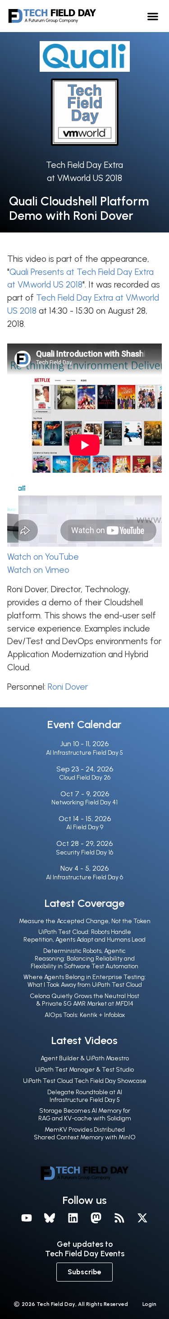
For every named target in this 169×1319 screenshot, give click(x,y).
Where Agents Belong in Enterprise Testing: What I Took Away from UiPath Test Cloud (84, 981)
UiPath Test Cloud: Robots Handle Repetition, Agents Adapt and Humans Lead (84, 935)
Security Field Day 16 (84, 852)
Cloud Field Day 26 (84, 777)
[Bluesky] (49, 1218)
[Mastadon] (96, 1218)
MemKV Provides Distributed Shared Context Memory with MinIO (85, 1133)
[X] (143, 1218)
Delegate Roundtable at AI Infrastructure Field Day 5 (84, 1096)
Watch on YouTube (43, 557)
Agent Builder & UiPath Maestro (85, 1058)
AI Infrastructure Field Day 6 (84, 877)
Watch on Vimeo (38, 570)
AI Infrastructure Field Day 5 (84, 753)
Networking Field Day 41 (84, 802)
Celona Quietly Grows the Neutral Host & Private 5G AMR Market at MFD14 (84, 1000)
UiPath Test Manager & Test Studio (84, 1069)
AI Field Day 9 (84, 827)
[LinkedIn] (73, 1218)
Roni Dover (68, 687)
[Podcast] (119, 1218)
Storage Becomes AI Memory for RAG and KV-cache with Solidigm (84, 1114)
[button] (153, 16)
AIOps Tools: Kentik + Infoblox (85, 1015)
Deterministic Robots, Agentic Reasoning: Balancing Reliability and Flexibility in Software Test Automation (84, 958)
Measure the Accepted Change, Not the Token (85, 921)
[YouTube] (26, 1218)
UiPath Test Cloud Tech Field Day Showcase (84, 1081)
